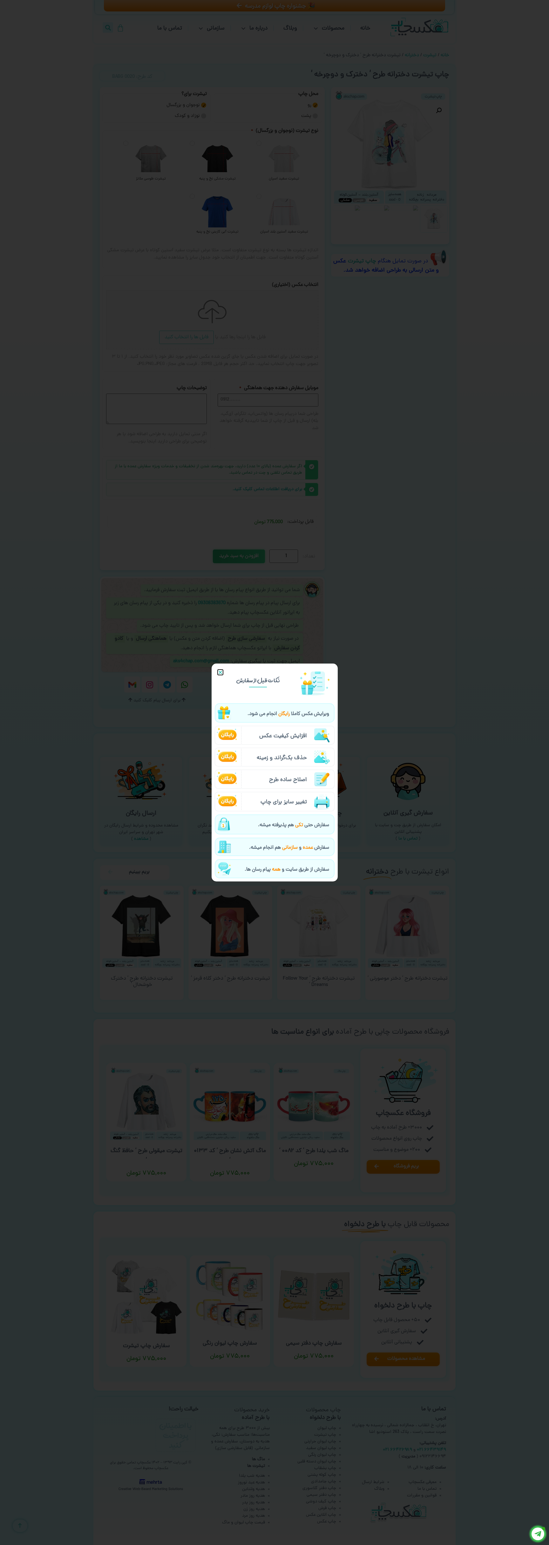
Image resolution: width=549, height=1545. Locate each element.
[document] (274, 772)
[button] (220, 672)
